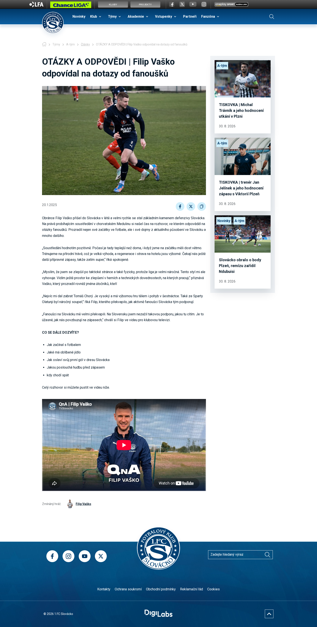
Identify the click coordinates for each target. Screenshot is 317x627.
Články (85, 44)
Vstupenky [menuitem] (163, 16)
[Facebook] (52, 556)
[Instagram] (68, 556)
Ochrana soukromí (128, 589)
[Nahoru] (269, 614)
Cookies (213, 589)
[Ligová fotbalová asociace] (36, 6)
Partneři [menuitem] (189, 16)
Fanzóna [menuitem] (208, 16)
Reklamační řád (191, 589)
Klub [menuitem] (93, 16)
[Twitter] (101, 556)
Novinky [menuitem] (78, 16)
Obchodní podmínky (161, 589)
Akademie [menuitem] (136, 16)
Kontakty (103, 589)
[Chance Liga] (70, 6)
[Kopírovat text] (201, 206)
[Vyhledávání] (271, 16)
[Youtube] (85, 556)
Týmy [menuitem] (112, 16)
